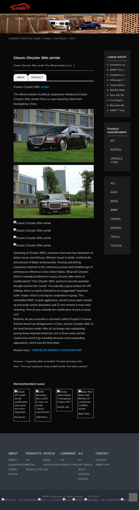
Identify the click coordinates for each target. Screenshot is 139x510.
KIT (113, 140)
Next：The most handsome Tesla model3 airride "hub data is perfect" (51, 366)
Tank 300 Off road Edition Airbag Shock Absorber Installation (118, 95)
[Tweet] (67, 500)
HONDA (116, 218)
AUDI (114, 192)
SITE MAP (93, 496)
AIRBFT (12, 460)
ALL (113, 183)
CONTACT (114, 18)
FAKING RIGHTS (12, 472)
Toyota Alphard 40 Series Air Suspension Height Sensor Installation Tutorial (118, 85)
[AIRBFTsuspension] (20, 7)
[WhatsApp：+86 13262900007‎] (19, 500)
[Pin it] (125, 500)
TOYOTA (116, 245)
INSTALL (116, 149)
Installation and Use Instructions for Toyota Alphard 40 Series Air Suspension (118, 64)
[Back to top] (133, 497)
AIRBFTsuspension (52, 496)
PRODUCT (37, 77)
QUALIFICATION (17, 464)
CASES (85, 18)
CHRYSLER (60, 38)
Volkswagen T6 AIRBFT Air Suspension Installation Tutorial (118, 80)
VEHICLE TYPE (117, 160)
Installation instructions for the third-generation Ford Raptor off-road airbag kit (118, 75)
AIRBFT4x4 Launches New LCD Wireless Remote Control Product (118, 69)
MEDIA (20, 77)
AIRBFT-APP (102, 464)
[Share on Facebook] (50, 500)
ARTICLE (99, 18)
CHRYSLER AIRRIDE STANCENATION (57, 350)
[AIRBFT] (78, 500)
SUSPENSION (68, 18)
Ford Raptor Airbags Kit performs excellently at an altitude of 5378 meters (118, 100)
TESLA (115, 236)
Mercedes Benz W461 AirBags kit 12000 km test (118, 105)
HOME (19, 18)
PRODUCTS (47, 18)
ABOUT (31, 18)
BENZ (114, 201)
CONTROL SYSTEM (84, 476)
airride (45, 87)
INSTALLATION (51, 464)
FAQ (45, 469)
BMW (114, 210)
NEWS (46, 460)
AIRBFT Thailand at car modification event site (118, 110)
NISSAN (116, 227)
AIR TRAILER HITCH (85, 467)
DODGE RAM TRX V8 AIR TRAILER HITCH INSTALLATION (118, 90)
